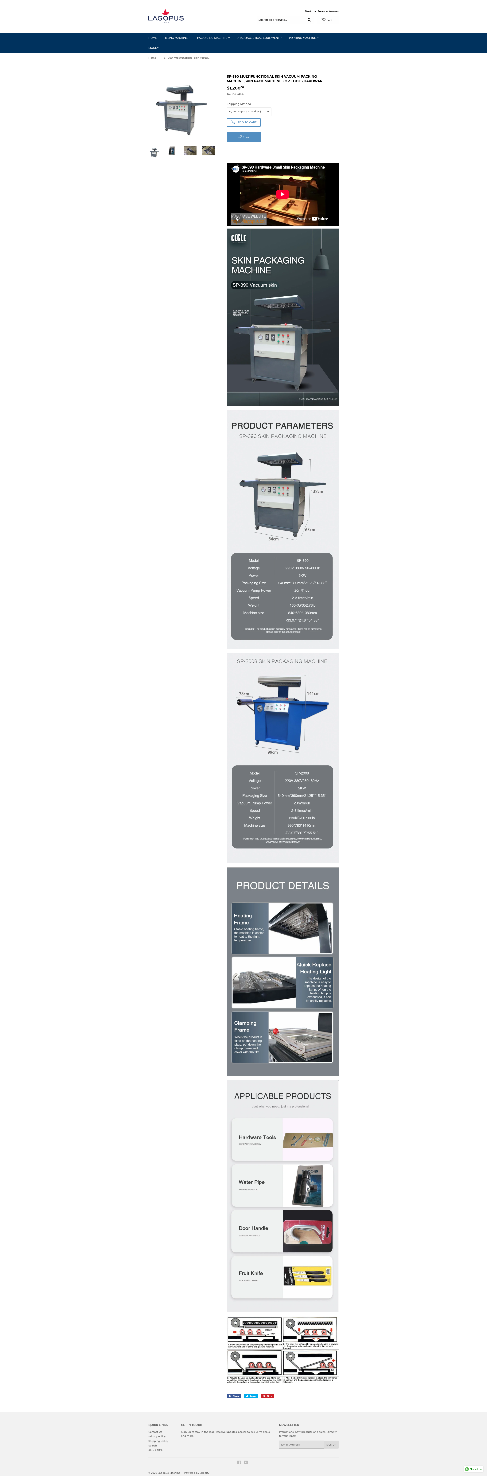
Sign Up (331, 1444)
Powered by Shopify (196, 1472)
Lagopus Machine (169, 1472)
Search (152, 1445)
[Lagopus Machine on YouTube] (246, 1462)
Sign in (308, 11)
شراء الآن (243, 136)
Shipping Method (239, 104)
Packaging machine (212, 38)
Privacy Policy (157, 1436)
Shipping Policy (158, 1440)
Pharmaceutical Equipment (258, 38)
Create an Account (328, 11)
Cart (331, 19)
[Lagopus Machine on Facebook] (239, 1462)
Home (152, 38)
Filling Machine (175, 38)
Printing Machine (303, 38)
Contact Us (155, 1431)
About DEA (155, 1450)
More (152, 48)
